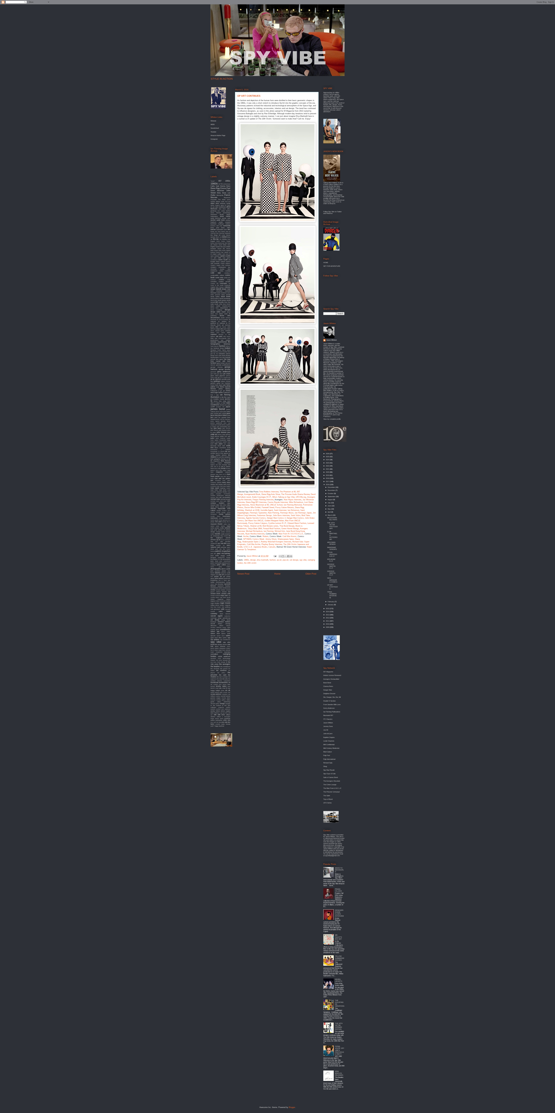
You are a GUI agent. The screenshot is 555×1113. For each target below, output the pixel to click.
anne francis (216, 212)
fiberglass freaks (216, 350)
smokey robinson (216, 627)
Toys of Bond (328, 799)
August (330, 499)
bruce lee (221, 248)
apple (228, 214)
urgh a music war (225, 692)
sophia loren (215, 629)
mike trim (219, 505)
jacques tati (220, 406)
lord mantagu (223, 464)
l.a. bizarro (221, 451)
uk (229, 690)
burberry (213, 252)
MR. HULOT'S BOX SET (338, 937)
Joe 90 (325, 730)
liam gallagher (215, 459)
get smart (226, 374)
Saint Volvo (295, 515)
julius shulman (220, 438)
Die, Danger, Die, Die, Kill (332, 697)
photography (216, 569)
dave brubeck (222, 293)
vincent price (215, 703)
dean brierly (226, 304)
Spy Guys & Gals (329, 773)
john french (214, 430)
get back (220, 374)
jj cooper (213, 426)
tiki (229, 682)
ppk (224, 576)
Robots (266, 536)
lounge (223, 468)
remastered (214, 588)
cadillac (219, 254)
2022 (328, 466)
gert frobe (214, 374)
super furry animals (224, 650)
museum (214, 524)
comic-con (227, 277)
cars (219, 258)
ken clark (227, 444)
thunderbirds (223, 682)
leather (218, 455)
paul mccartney (223, 553)
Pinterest (329, 213)
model (219, 510)
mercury (227, 495)
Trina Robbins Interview (269, 492)
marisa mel (214, 484)
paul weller (215, 555)
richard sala (225, 593)
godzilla (224, 379)
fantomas (227, 344)
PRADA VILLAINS (338, 890)
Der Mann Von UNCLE (254, 520)
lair (226, 451)
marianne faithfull (216, 482)
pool (217, 574)
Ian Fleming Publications (331, 712)
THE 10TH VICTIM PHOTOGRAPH (332, 525)
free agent (219, 359)
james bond (218, 409)
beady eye (214, 231)
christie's (213, 267)
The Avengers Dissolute (331, 781)
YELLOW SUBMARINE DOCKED (339, 958)
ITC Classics (327, 719)
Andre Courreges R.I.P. (261, 497)
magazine (219, 472)
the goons (223, 668)
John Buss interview (281, 515)
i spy (216, 395)
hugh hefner (218, 392)
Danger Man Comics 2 (276, 518)
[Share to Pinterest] (291, 556)
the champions (225, 666)
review (213, 590)
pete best (214, 561)
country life (214, 283)
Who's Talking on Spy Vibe (283, 497)
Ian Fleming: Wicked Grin (274, 531)
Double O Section (329, 701)
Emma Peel (225, 188)
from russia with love (220, 361)
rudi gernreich (215, 609)
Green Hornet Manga (290, 528)
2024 (328, 460)
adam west (215, 203)
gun (223, 383)
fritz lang (227, 359)
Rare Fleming (273, 513)
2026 (328, 453)
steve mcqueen (220, 648)
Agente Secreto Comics (256, 518)
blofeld (224, 237)
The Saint (326, 795)
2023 (328, 463)
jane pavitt (222, 413)
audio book (221, 220)
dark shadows (216, 291)
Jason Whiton (331, 340)
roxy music (217, 607)
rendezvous (226, 588)
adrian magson (215, 205)
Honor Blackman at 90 (259, 505)
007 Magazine (328, 672)
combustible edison (217, 275)
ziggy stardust (219, 726)
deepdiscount (226, 306)
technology (226, 658)
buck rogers (226, 250)
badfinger (221, 224)
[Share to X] (285, 556)
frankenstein (215, 357)
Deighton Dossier (329, 693)
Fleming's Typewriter (258, 513)
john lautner (223, 430)
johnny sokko (219, 436)
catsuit (223, 261)
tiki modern (214, 684)
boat (229, 239)
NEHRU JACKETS (338, 980)
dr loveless (224, 319)
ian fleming (225, 395)
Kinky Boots (221, 193)
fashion (273, 560)
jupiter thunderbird (220, 440)
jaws (228, 415)
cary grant (226, 258)
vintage (222, 703)
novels (217, 534)
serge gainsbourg (224, 618)
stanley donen (222, 644)
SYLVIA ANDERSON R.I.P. (332, 554)
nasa (228, 526)
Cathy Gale (215, 186)
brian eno (226, 245)
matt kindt (222, 490)
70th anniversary (225, 184)
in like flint (223, 397)
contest (221, 279)
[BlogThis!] (282, 556)
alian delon (222, 209)
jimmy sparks (226, 425)
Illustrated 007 (328, 715)
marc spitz (226, 480)
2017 (328, 481)
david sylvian (222, 300)
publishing (214, 580)
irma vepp (222, 401)
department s (225, 308)
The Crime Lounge (329, 784)
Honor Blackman (217, 190)
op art (279, 560)
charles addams (225, 263)
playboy (217, 573)
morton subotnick (224, 518)
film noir (213, 352)
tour (229, 686)
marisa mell (222, 484)
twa (229, 688)
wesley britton (215, 711)
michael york (215, 501)
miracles (222, 507)
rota (212, 607)
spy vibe (303, 560)
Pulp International (329, 759)
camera (216, 256)
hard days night (220, 385)
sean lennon (225, 613)
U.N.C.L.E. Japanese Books (255, 547)
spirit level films (216, 637)
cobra (221, 271)
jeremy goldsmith (216, 423)
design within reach (218, 312)
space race (215, 633)
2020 (328, 472)
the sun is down (222, 677)
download (213, 319)
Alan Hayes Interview (292, 500)
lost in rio (217, 466)
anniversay (226, 212)
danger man (226, 289)
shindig (227, 623)
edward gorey (219, 330)
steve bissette (220, 646)
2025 (328, 456)
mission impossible (218, 508)
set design (294, 560)
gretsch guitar (215, 383)
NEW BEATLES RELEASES (339, 1073)
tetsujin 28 (224, 662)
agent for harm (225, 205)
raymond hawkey (224, 586)
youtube (217, 724)
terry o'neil (216, 662)
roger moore (225, 603)
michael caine (215, 499)
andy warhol (225, 211)
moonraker (226, 516)
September (332, 496)
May (329, 509)
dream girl (220, 325)
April (329, 512)
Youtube (213, 132)
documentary (215, 317)
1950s (227, 181)
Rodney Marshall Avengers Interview (276, 542)
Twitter (339, 211)
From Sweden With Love (332, 704)
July (329, 503)
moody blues (215, 516)
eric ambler (225, 340)
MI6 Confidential (328, 744)
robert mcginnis (217, 599)
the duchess (215, 668)
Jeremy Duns (328, 726)
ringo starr (224, 595)
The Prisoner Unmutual (331, 792)
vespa (218, 698)
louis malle (217, 468)
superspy (227, 652)
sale (222, 609)
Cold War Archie (253, 544)
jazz (212, 417)
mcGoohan (227, 493)
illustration (215, 397)
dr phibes (222, 321)
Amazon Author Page (218, 135)
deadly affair (218, 304)
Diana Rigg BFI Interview (256, 502)
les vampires (226, 457)
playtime (223, 573)
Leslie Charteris (328, 741)
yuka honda (225, 724)
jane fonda (214, 413)
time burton (222, 684)
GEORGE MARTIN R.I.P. (331, 566)
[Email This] (280, 556)
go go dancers (216, 379)
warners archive (216, 709)
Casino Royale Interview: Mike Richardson (285, 502)
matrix (228, 488)
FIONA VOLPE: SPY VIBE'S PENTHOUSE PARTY (339, 1050)
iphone (216, 401)
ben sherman (220, 233)
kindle (228, 446)
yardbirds (227, 718)
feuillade (227, 348)
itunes (222, 405)
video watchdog (223, 701)
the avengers (224, 664)
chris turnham (225, 265)
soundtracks (225, 629)
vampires (224, 694)
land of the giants (222, 453)
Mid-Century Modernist (331, 748)
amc (219, 211)
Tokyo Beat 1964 (255, 528)
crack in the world (217, 285)
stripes (228, 648)
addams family (225, 203)
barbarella (226, 226)
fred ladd (222, 357)
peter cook (214, 563)
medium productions (217, 495)
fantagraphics (215, 344)
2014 (328, 611)
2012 (328, 618)
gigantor (222, 375)
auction (213, 220)
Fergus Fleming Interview (263, 500)
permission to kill (216, 559)
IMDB (212, 124)
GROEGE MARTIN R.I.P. (331, 573)
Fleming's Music (287, 513)
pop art (285, 560)
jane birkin (226, 411)
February (331, 601)
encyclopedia (222, 338)
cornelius (214, 281)
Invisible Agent (267, 510)
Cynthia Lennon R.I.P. (277, 523)
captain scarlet (225, 256)
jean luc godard (220, 417)
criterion (227, 287)
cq (229, 283)
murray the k (226, 522)
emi (216, 338)
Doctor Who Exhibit (252, 507)
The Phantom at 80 (288, 492)
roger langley (215, 603)
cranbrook (227, 285)
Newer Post (243, 574)
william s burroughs (223, 716)
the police (221, 672)
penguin (213, 557)
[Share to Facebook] (288, 556)
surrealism (214, 654)
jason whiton (222, 415)
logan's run (214, 464)
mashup (222, 488)
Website (213, 121)
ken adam (219, 444)
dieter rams (223, 314)
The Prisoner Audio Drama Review (295, 494)
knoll (228, 447)
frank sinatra (226, 355)
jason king (214, 415)
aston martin (225, 216)
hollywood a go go (218, 390)
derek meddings (216, 310)
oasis (222, 534)
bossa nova (214, 243)
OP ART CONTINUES (332, 587)
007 (219, 181)
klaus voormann (220, 447)
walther (228, 707)
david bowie (225, 296)
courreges (223, 283)
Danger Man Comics (295, 518)
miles (224, 505)
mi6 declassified (224, 497)
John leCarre (327, 733)
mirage (228, 507)
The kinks (221, 199)
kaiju (228, 440)
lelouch (224, 455)
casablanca (214, 259)
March (330, 515)
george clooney (217, 367)
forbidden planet (224, 353)
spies (228, 635)
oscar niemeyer (225, 539)
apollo (222, 214)
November (331, 490)
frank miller (218, 355)
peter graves (222, 563)
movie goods (214, 520)
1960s (246, 560)
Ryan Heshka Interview (255, 534)
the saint (222, 675)
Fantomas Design (264, 515)
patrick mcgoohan (222, 551)
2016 (328, 484)
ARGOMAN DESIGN (331, 543)
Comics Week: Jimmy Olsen (264, 539)
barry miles (225, 227)
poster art (218, 576)
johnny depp (221, 434)
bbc (229, 229)
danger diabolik (216, 289)
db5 (216, 302)
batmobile (220, 229)
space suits (225, 633)
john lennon (221, 432)
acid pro (227, 201)
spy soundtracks (225, 639)
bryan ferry (218, 250)
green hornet (225, 381)
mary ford (219, 486)
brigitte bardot (215, 246)
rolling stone (215, 605)
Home (277, 574)
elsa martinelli (262, 560)
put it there (223, 580)
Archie (246, 536)
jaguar (228, 406)
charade (217, 263)
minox (217, 507)
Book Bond (327, 683)
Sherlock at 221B (252, 510)
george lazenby (224, 369)
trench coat (214, 688)
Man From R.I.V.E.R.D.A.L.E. (291, 534)
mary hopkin (226, 486)
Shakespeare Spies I (251, 542)
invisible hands (218, 399)
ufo (226, 690)
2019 (328, 475)
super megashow (216, 652)
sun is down (214, 650)
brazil (220, 245)
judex (212, 438)
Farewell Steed (268, 507)
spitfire (225, 637)
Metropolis (220, 195)
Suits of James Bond (330, 777)
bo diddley (223, 239)
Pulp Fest (326, 755)
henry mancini (225, 387)
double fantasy (225, 317)
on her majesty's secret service (220, 537)
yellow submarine (216, 720)
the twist (219, 679)
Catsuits (272, 547)
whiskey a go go (219, 713)
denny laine (215, 308)
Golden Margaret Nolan (274, 520)
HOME (325, 262)
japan (228, 413)
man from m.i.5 (221, 474)
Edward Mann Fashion (297, 523)
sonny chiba (226, 627)
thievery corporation (223, 681)
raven (212, 584)
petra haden (224, 566)
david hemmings (224, 298)
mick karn (223, 501)
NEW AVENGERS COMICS (332, 580)
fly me (216, 353)
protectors (227, 578)
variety (218, 696)
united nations (215, 692)
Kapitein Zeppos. (329, 737)
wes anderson (225, 709)
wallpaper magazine (217, 707)
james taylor (219, 411)
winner (217, 718)
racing (228, 582)
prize (216, 578)
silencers (213, 625)
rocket (228, 601)
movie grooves (223, 520)
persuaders (226, 559)
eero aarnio (221, 332)
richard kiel (226, 591)
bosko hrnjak (225, 241)
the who (225, 679)
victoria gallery (221, 700)
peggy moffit (225, 555)
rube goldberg (226, 607)
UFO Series (327, 803)
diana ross (214, 314)
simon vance (224, 625)
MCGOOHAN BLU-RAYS (332, 519)
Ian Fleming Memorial (293, 505)
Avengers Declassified (331, 679)
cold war (216, 273)
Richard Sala (327, 763)
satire (221, 611)
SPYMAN (247, 539)
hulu (212, 395)
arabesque (214, 216)
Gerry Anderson (329, 708)
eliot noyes (226, 336)
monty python (224, 514)
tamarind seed (216, 658)
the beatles (215, 666)
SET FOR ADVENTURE (331, 266)
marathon (218, 480)
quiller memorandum (218, 582)
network (227, 528)
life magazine (215, 461)
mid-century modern (220, 502)
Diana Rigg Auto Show (270, 494)
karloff (225, 442)
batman (213, 229)
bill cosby (222, 235)
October (331, 493)
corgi (228, 279)
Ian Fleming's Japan (303, 513)
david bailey (215, 296)
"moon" (213, 181)
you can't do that (216, 722)
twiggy (213, 690)
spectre (213, 635)
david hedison (215, 298)
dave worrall (225, 294)
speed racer (220, 635)
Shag (325, 766)
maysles (218, 493)
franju (212, 355)
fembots (216, 348)
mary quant (215, 488)
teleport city (214, 660)
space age (215, 631)
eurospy (213, 342)
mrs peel (218, 522)
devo (228, 312)
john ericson (226, 428)
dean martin (215, 306)
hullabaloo (226, 392)
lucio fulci (219, 470)
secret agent (216, 616)
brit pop (223, 246)
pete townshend (225, 561)
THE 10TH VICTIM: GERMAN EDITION (339, 1026)
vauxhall (223, 696)
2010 (328, 624)
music (220, 524)
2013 (328, 615)
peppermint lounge (224, 557)
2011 (328, 621)
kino (212, 447)
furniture (213, 363)
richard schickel (215, 595)
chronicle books (217, 269)
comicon (213, 279)
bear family (221, 231)
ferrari (222, 348)
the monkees (221, 670)
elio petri (219, 336)
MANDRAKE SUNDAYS (332, 548)
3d (219, 184)
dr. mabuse (221, 323)
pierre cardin (225, 569)
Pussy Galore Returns (284, 507)
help (217, 387)
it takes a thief (220, 403)
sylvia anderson (224, 656)
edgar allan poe (221, 329)
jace (226, 405)
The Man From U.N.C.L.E (332, 788)
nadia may (227, 524)
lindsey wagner (216, 463)
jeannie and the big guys (222, 419)
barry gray (215, 227)
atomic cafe (226, 218)
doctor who (225, 315)
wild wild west (219, 714)
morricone (214, 518)
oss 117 (214, 541)
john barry (217, 428)
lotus (212, 468)
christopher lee (224, 267)
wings (212, 718)
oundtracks (214, 543)
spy (229, 637)
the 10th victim (250, 563)
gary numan (221, 363)
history (227, 389)
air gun (213, 207)
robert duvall (226, 597)
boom (218, 241)
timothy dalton (221, 686)
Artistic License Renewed (332, 675)
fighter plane (226, 350)
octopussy (216, 536)
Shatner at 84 (255, 526)
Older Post (310, 574)
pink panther (215, 571)
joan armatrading (222, 426)
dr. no (228, 323)
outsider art (220, 545)
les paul (219, 457)
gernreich (213, 371)
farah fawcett (215, 346)
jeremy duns (225, 421)
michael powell (225, 499)
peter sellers (221, 565)
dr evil (219, 319)
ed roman (223, 327)
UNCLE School (276, 505)
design (253, 560)
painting (223, 547)
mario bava (226, 482)
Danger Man (327, 690)
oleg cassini (224, 536)
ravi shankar (219, 584)
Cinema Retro (225, 186)
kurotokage (214, 451)
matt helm (214, 490)
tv (226, 688)
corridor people (224, 281)
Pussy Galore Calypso (257, 523)
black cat (219, 237)
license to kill (225, 459)
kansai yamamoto (216, 442)
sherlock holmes (224, 622)
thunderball (214, 682)
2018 (328, 478)
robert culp (218, 597)
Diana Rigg (215, 188)
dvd (216, 327)
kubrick (228, 449)
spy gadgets (215, 639)
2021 (328, 469)
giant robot (215, 375)
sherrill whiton (216, 623)
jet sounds (218, 425)
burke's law (219, 252)
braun (216, 245)
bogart (213, 241)
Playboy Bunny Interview (271, 544)
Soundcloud (215, 128)
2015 (328, 608)
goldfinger (217, 381)
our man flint (222, 543)
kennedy (213, 446)
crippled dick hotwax (217, 287)
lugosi (224, 470)
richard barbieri (220, 590)
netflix (222, 528)
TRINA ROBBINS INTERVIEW (332, 595)
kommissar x (216, 449)
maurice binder (222, 492)
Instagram (214, 139)
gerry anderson (223, 371)
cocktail (227, 271)
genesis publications (223, 365)
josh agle (227, 436)
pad (218, 547)
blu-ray (216, 239)
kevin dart (221, 446)
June (330, 506)
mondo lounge (221, 512)
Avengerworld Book (252, 494)
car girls (213, 258)
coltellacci (227, 273)
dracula (213, 325)
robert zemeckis (221, 601)
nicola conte (220, 532)
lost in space (225, 466)
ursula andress (216, 694)
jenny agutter (215, 421)
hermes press (217, 389)
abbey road (220, 201)
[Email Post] (275, 556)
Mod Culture (327, 752)
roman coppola (225, 605)
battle (225, 229)
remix (220, 588)
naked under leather (218, 526)
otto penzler (225, 541)
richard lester (215, 593)
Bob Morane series (270, 526)
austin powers (224, 222)
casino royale (222, 259)
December (331, 487)
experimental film (224, 342)
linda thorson (225, 461)
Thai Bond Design (287, 526)
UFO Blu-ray (301, 497)
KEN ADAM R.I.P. (331, 560)
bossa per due (222, 243)
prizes (221, 578)
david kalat (214, 300)
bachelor (213, 224)
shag (223, 620)
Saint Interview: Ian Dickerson (286, 510)
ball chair (219, 226)
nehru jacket (215, 528)
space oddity (225, 631)
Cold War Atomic (290, 536)
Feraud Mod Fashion (271, 528)
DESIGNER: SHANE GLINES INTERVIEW (339, 913)
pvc (229, 580)
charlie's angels (215, 265)
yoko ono (226, 720)
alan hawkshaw (220, 207)
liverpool (227, 463)
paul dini (213, 553)
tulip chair (222, 688)
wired (221, 718)
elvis (212, 338)
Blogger (292, 1107)
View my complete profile (332, 419)
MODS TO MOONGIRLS (339, 870)
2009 (328, 627)
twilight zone (220, 690)
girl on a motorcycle (224, 377)
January (331, 605)
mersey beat (215, 497)
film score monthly (221, 352)
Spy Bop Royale (329, 770)
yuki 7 (212, 726)
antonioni (214, 214)
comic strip (219, 277)
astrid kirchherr (216, 218)
